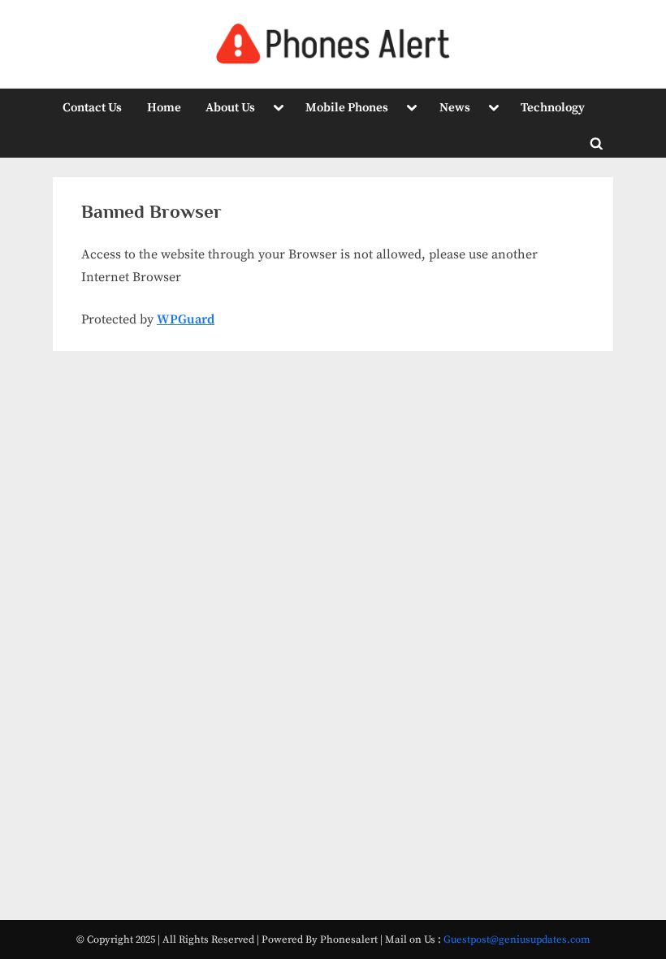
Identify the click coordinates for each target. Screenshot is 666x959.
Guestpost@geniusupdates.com (516, 939)
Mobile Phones (346, 107)
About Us (230, 107)
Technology (553, 107)
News (454, 107)
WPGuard (185, 319)
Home (164, 107)
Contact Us (92, 107)
